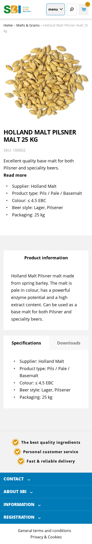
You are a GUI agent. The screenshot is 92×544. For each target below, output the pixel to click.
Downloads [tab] (68, 343)
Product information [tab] (46, 258)
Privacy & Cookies (46, 537)
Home (8, 25)
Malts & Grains (28, 25)
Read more (15, 175)
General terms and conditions (44, 530)
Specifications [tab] (26, 343)
